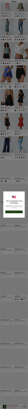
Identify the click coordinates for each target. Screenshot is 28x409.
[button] (14, 197)
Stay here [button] (8, 205)
